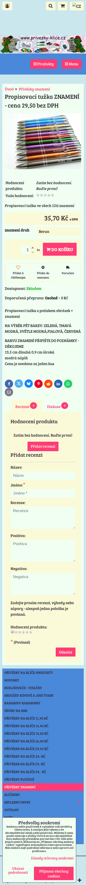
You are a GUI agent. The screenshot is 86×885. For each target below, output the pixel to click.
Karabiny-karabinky (22, 703)
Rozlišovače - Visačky (23, 687)
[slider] (45, 195)
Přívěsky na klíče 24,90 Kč (26, 741)
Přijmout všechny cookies (53, 873)
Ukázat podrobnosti (18, 870)
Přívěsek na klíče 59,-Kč (24, 764)
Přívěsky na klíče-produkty (28, 672)
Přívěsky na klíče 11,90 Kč (26, 718)
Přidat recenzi (43, 446)
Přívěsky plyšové (19, 779)
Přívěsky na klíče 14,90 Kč (26, 725)
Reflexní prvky (17, 802)
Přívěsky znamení (20, 787)
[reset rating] (12, 632)
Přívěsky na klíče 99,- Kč (25, 771)
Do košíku (61, 249)
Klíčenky (12, 794)
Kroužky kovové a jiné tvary (29, 695)
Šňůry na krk (15, 710)
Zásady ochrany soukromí (52, 857)
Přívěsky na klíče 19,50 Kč (26, 733)
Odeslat (65, 652)
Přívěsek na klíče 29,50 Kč (26, 748)
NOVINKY (11, 680)
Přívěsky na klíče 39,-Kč (24, 756)
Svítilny (11, 809)
